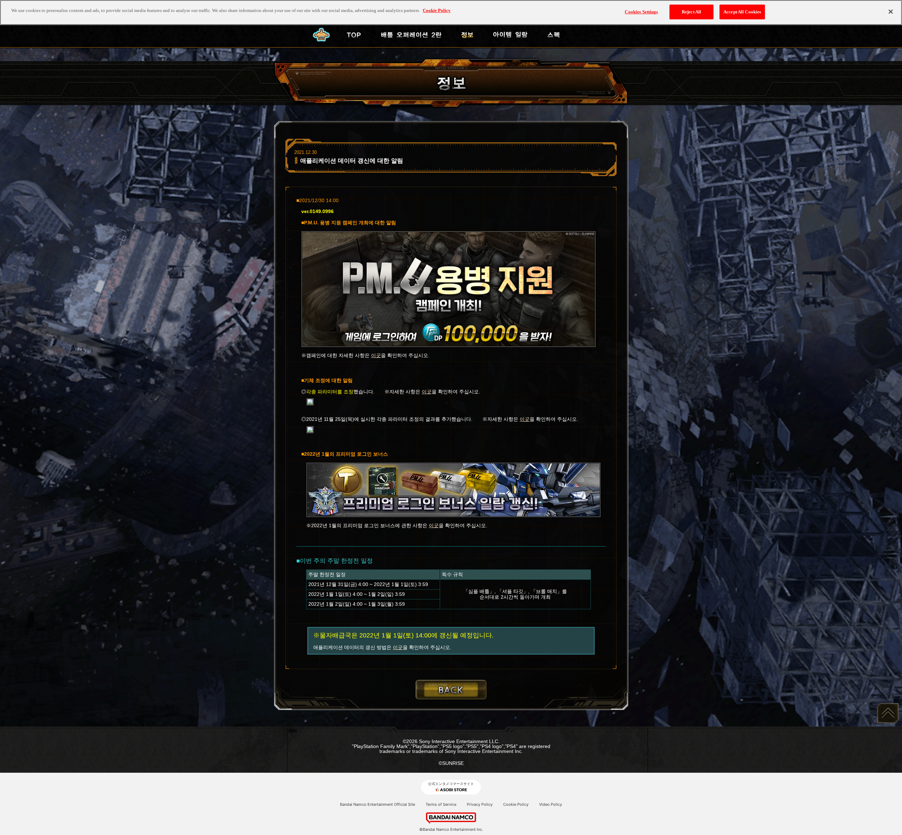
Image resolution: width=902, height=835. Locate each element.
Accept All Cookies (742, 11)
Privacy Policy (480, 804)
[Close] (890, 11)
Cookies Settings (641, 11)
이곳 (376, 355)
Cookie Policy (516, 804)
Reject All (691, 11)
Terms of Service (441, 804)
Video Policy (550, 804)
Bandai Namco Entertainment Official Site (377, 804)
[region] (451, 12)
